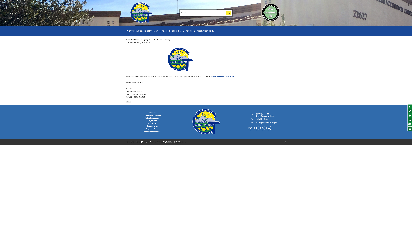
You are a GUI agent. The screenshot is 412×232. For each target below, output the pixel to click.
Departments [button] (152, 126)
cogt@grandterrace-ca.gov (266, 122)
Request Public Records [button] (152, 131)
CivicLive (169, 142)
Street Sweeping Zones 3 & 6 (222, 76)
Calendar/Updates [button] (152, 118)
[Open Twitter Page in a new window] (410, 111)
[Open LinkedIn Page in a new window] (268, 128)
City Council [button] (152, 121)
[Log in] (410, 129)
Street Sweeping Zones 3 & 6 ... (170, 31)
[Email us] (410, 124)
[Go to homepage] (141, 13)
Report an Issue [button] (152, 129)
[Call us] (410, 120)
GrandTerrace (135, 31)
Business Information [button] (152, 115)
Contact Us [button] (152, 123)
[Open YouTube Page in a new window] (410, 115)
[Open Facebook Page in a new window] (410, 107)
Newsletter (149, 31)
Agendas (152, 112)
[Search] (228, 13)
